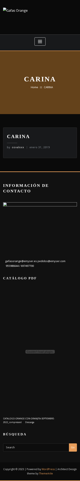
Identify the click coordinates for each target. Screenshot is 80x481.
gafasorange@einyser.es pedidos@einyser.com (35, 261)
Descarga (29, 422)
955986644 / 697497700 (19, 266)
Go (73, 447)
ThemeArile (46, 473)
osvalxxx (15, 147)
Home (34, 87)
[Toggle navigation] (40, 41)
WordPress (48, 469)
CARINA (48, 87)
